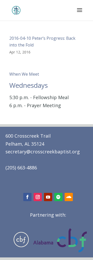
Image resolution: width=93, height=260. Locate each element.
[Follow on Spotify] (58, 197)
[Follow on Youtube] (48, 197)
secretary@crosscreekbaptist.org (42, 151)
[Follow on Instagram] (38, 197)
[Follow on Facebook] (27, 197)
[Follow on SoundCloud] (69, 197)
